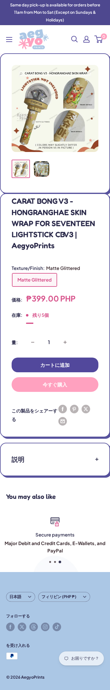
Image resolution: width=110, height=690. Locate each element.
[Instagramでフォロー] (45, 627)
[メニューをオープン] (9, 39)
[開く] (74, 39)
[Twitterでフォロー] (22, 627)
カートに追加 (55, 365)
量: (15, 342)
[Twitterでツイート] (86, 408)
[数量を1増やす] (65, 342)
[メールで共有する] (62, 421)
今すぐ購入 (55, 384)
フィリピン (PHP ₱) (59, 596)
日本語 (15, 596)
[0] (99, 39)
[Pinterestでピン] (74, 408)
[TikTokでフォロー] (57, 627)
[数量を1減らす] (32, 342)
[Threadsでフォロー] (33, 627)
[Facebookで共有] (62, 408)
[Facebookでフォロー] (10, 627)
